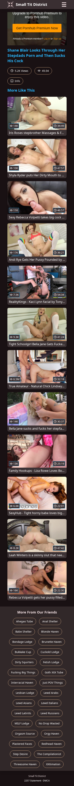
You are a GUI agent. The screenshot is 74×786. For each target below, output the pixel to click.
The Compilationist (49, 754)
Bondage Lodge (22, 642)
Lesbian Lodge (25, 693)
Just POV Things (53, 682)
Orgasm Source (25, 733)
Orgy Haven (51, 733)
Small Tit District (31, 4)
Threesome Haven (25, 764)
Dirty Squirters (24, 662)
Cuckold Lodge (50, 652)
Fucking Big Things (23, 672)
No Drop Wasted (49, 723)
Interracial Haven (22, 682)
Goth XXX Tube (54, 672)
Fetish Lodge (51, 662)
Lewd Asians (24, 703)
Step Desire (20, 754)
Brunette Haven (52, 642)
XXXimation (53, 764)
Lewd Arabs (51, 693)
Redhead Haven (52, 744)
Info (17, 81)
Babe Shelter (23, 631)
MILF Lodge (22, 723)
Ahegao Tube (24, 621)
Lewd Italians (49, 703)
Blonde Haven (50, 631)
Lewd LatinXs (23, 713)
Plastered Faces (22, 744)
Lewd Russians (50, 713)
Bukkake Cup (23, 652)
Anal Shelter (50, 621)
